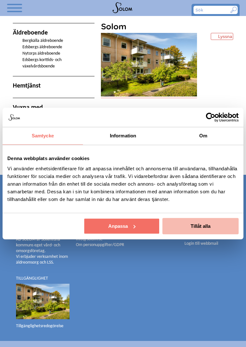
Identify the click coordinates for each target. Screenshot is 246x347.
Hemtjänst (27, 86)
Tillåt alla (200, 226)
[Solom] (123, 8)
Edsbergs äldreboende (42, 47)
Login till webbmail (201, 243)
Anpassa (118, 226)
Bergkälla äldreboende (42, 40)
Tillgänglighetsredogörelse (39, 326)
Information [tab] (123, 135)
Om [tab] (203, 135)
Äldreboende (30, 33)
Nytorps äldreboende (41, 53)
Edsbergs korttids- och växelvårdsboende (42, 63)
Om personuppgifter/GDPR (100, 245)
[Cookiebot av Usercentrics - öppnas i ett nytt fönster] (211, 117)
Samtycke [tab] (43, 135)
